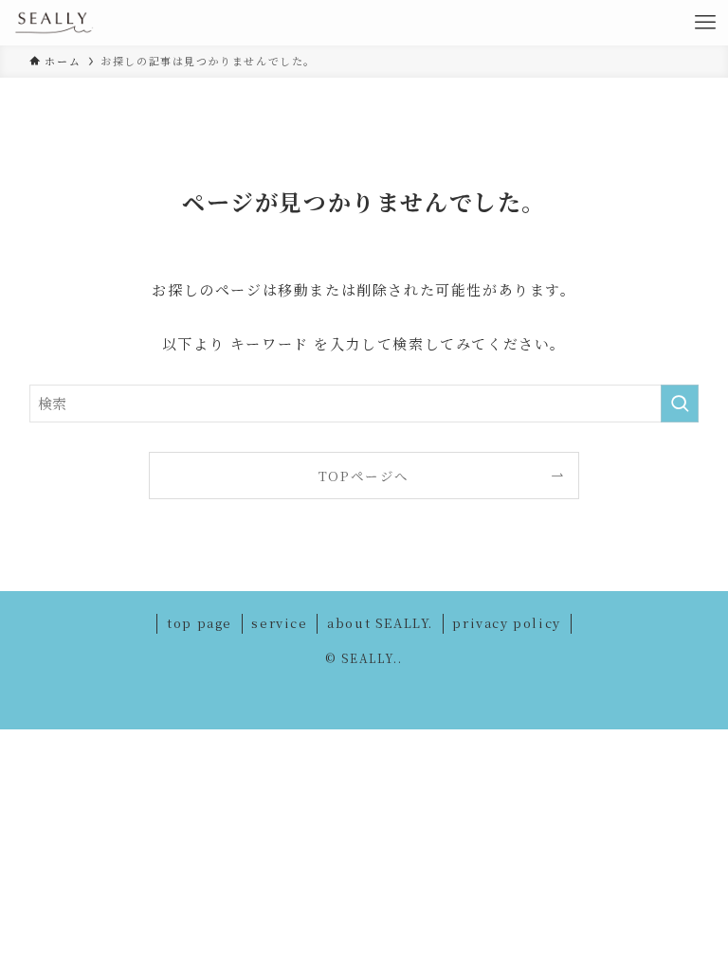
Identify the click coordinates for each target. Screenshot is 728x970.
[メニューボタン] (705, 22)
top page (199, 623)
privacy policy (506, 623)
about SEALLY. (380, 623)
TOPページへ (364, 475)
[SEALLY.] (54, 22)
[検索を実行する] (680, 403)
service (279, 623)
